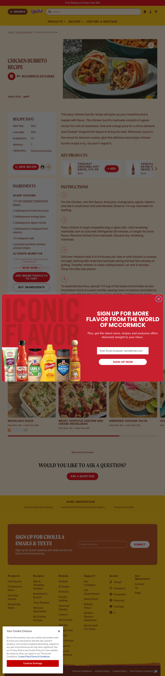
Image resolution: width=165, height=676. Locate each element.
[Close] (59, 631)
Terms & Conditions (40, 656)
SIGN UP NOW (123, 362)
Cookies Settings (32, 663)
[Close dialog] (158, 299)
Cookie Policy (24, 656)
